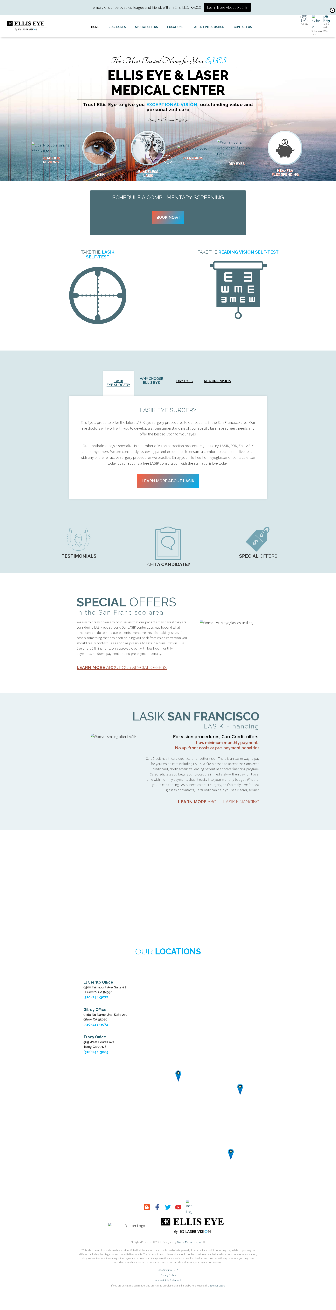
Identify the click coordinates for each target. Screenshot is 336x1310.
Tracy (152, 120)
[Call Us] (304, 18)
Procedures (116, 27)
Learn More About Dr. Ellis (227, 7)
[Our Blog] (147, 1207)
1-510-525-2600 (216, 1285)
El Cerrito (168, 120)
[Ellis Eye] (26, 26)
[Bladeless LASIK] (148, 148)
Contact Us (243, 27)
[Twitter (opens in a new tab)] (168, 1207)
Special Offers (146, 27)
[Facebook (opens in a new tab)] (157, 1207)
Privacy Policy (168, 1275)
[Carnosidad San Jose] (192, 148)
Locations (175, 27)
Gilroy (183, 120)
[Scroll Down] (168, 159)
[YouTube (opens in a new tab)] (178, 1207)
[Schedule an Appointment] (316, 21)
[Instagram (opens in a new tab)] (189, 1207)
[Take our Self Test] (327, 18)
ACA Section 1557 (168, 1270)
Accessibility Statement (168, 1280)
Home (95, 27)
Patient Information (208, 27)
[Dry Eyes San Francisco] (236, 148)
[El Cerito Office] (178, 1076)
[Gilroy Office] (231, 1154)
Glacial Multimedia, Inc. (190, 1242)
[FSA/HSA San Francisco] (285, 148)
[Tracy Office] (240, 1089)
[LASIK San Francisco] (99, 148)
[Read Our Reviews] (51, 148)
